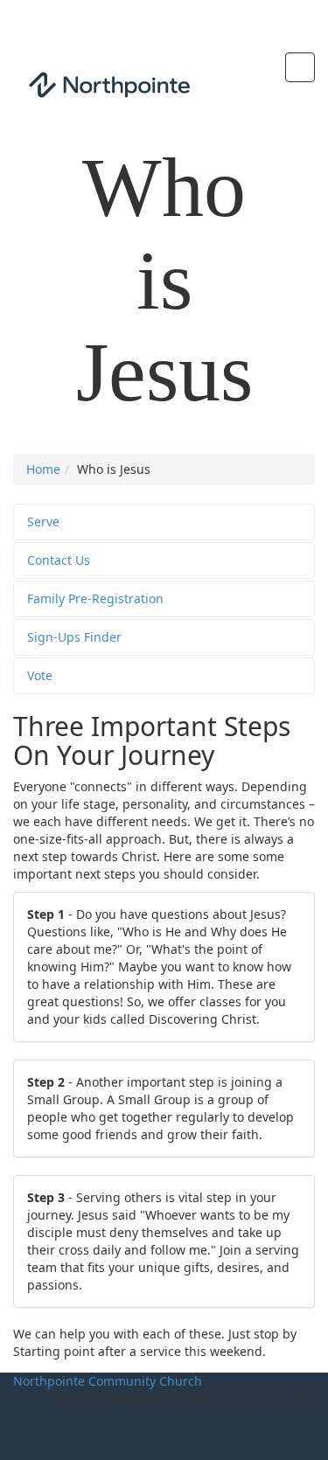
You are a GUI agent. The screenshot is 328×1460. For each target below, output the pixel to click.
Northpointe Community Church (107, 1381)
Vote (39, 675)
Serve (43, 521)
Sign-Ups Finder (74, 637)
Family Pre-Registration (95, 598)
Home (43, 469)
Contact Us (58, 560)
